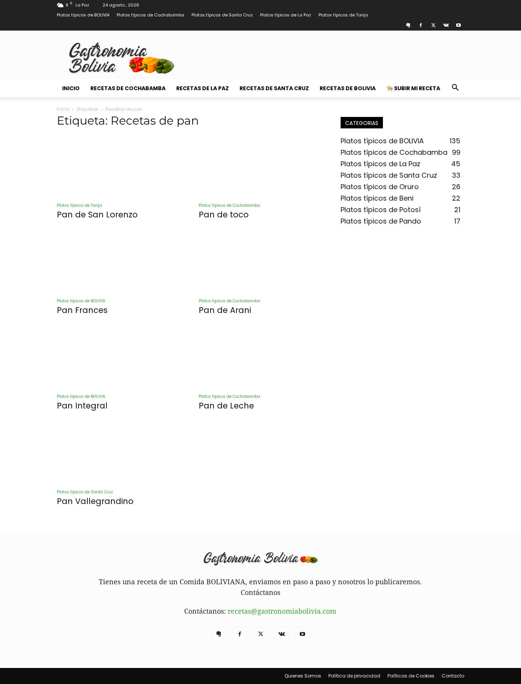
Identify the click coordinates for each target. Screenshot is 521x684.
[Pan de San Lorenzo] (118, 165)
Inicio (71, 88)
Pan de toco (224, 214)
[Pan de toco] (260, 165)
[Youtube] (458, 25)
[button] (455, 88)
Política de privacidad (354, 676)
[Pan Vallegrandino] (118, 452)
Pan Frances (82, 310)
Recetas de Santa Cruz (274, 88)
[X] (433, 25)
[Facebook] (420, 25)
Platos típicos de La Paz (285, 15)
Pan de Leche (226, 405)
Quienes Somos (303, 676)
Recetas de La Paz (202, 88)
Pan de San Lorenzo (97, 214)
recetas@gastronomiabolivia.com (282, 611)
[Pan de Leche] (260, 356)
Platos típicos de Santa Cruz (222, 15)
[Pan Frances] (118, 261)
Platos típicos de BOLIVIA (83, 15)
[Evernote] (408, 25)
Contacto (453, 676)
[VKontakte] (446, 25)
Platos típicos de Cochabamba (150, 15)
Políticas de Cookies (411, 676)
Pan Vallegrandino (95, 501)
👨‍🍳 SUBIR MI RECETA (413, 88)
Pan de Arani (225, 310)
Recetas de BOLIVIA (348, 88)
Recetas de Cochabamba (128, 88)
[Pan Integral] (118, 356)
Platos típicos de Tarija (343, 15)
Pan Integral (82, 405)
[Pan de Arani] (260, 261)
